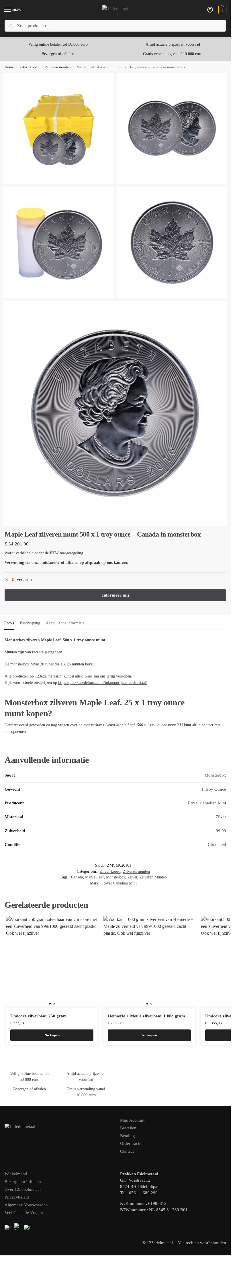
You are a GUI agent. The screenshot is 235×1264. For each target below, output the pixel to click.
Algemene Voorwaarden (26, 1205)
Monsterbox (115, 877)
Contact (127, 1151)
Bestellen (128, 1128)
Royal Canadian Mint (119, 883)
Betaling (127, 1135)
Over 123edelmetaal (23, 1189)
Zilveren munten (58, 67)
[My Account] (210, 10)
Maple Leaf (94, 877)
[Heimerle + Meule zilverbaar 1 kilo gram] (149, 962)
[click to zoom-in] (58, 128)
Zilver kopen (29, 67)
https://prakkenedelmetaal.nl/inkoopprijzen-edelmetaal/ (102, 682)
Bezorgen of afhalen (23, 1181)
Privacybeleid (17, 1197)
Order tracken (132, 1143)
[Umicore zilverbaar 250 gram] (52, 962)
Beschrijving (30, 623)
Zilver (132, 877)
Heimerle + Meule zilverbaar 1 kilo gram (146, 1016)
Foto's (9, 623)
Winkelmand (16, 1174)
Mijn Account (132, 1120)
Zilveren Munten (153, 877)
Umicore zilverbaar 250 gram (38, 1016)
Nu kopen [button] (52, 1035)
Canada (77, 877)
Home (9, 67)
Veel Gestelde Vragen (24, 1212)
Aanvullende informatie (65, 623)
